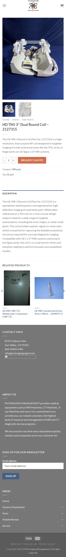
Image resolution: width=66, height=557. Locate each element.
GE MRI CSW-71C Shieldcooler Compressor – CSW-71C (15, 314)
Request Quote (32, 160)
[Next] (58, 59)
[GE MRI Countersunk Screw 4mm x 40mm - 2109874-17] (49, 287)
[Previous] (8, 59)
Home (5, 119)
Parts (15, 119)
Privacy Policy (47, 544)
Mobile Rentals (10, 519)
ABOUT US (15, 544)
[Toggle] (62, 507)
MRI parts (27, 119)
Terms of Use (30, 544)
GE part (10, 174)
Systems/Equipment (13, 507)
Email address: (9, 460)
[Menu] (4, 5)
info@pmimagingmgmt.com (20, 353)
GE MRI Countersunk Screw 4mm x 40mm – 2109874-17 (49, 312)
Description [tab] (9, 193)
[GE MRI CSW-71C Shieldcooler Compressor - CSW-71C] (16, 288)
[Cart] (62, 5)
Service (6, 525)
